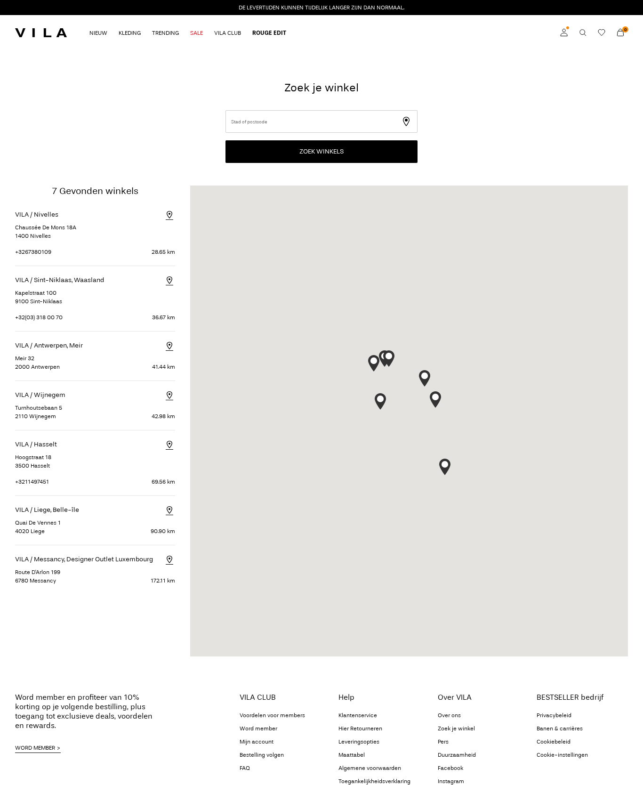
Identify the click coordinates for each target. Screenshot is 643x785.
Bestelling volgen (262, 755)
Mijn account (256, 741)
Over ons (449, 715)
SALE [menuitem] (196, 33)
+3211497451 (32, 481)
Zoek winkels (321, 151)
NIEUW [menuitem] (98, 33)
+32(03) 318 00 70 (39, 317)
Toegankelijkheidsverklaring (374, 781)
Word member (258, 728)
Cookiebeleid (554, 741)
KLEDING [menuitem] (130, 33)
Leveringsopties (358, 741)
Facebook (450, 768)
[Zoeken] (582, 32)
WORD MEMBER (35, 748)
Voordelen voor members (272, 715)
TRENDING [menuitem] (165, 33)
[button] (380, 401)
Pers (443, 741)
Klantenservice (357, 715)
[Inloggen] (563, 32)
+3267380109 (33, 252)
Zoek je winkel (456, 728)
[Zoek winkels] (412, 115)
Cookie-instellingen (562, 755)
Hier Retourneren (360, 728)
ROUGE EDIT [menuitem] (269, 33)
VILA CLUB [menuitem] (227, 33)
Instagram (451, 781)
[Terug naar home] (41, 32)
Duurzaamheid (457, 755)
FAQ (245, 768)
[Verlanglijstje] (601, 32)
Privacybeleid (554, 715)
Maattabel (351, 755)
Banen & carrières (560, 728)
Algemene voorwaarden (369, 768)
